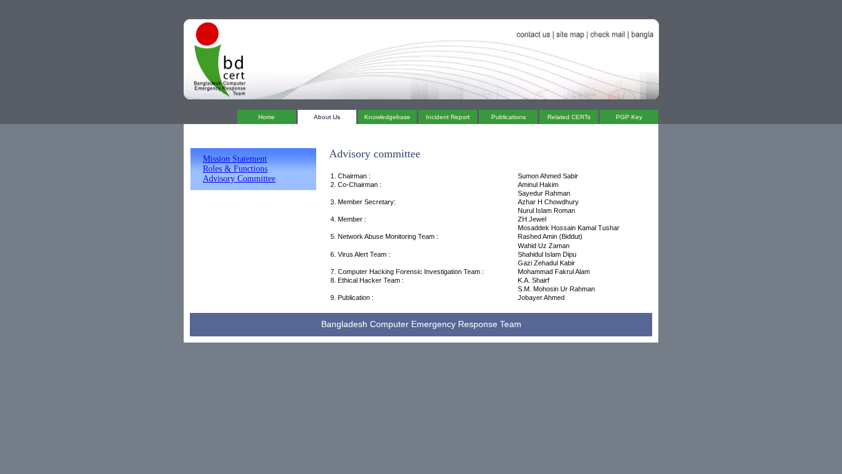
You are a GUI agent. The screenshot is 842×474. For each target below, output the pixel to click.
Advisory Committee (239, 178)
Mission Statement (235, 159)
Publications (508, 117)
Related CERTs (569, 117)
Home (266, 117)
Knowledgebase (387, 117)
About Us (327, 117)
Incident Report (448, 117)
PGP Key (629, 117)
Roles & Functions (235, 168)
